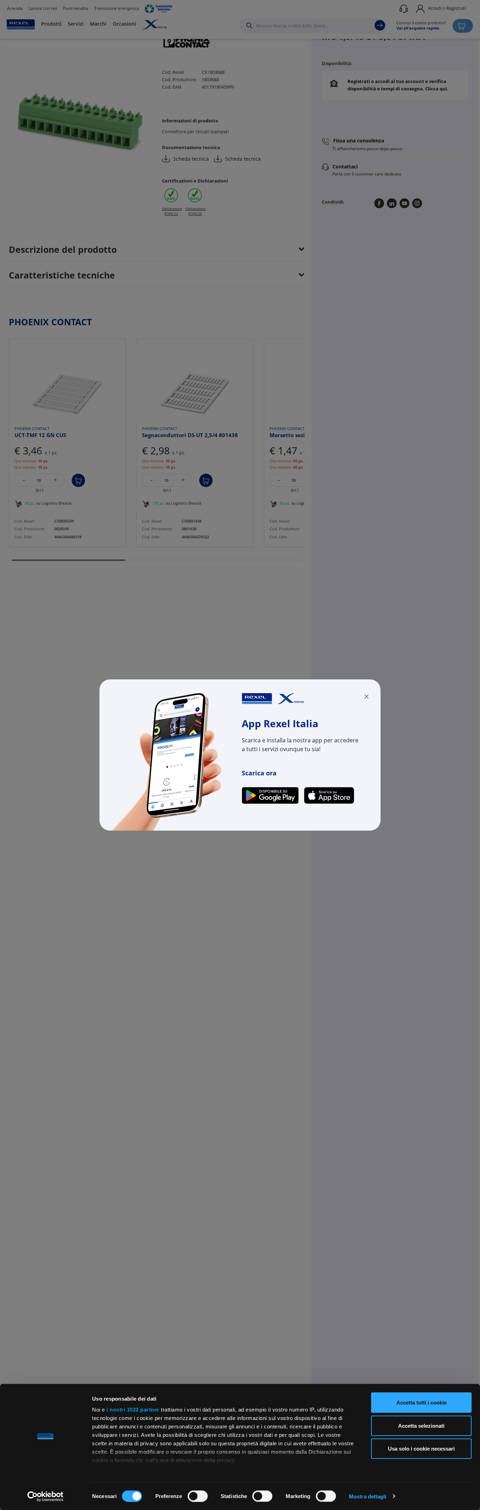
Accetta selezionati (421, 1425)
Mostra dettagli (368, 1496)
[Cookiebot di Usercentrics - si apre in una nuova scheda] (45, 1496)
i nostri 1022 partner (133, 1410)
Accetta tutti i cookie (421, 1403)
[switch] (198, 1496)
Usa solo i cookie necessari (421, 1449)
